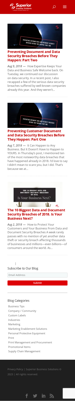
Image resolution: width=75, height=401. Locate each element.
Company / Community (22, 311)
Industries (14, 320)
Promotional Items (19, 347)
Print (11, 338)
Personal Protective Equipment (26, 333)
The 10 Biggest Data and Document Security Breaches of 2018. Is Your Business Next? (36, 214)
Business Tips (16, 306)
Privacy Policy (15, 369)
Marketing (14, 324)
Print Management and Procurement (30, 342)
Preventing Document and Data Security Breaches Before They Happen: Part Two (34, 55)
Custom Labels (17, 315)
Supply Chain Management (24, 351)
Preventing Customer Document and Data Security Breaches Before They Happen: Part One (36, 135)
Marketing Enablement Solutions (27, 328)
